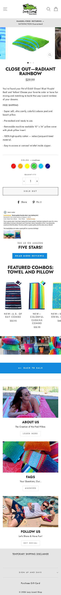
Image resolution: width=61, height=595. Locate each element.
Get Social (31, 543)
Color (30, 160)
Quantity (30, 174)
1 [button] (28, 63)
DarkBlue (47, 166)
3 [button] (33, 63)
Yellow (27, 166)
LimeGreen (34, 166)
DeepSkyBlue (41, 166)
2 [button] (31, 63)
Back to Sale (33, 368)
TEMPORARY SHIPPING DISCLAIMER (30, 554)
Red (13, 166)
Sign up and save (30, 572)
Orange (20, 166)
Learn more (30, 433)
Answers (30, 488)
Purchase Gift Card (30, 583)
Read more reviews (29, 256)
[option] (30, 23)
